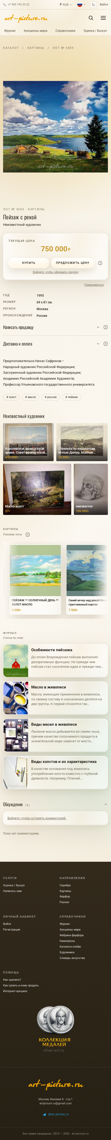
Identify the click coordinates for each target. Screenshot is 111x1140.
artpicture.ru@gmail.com (55, 1103)
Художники (67, 952)
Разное (64, 902)
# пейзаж (71, 397)
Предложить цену (73, 263)
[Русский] (81, 4)
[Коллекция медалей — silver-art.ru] (55, 1029)
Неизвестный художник (22, 225)
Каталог (11, 48)
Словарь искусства (72, 958)
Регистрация (11, 929)
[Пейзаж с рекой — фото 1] (55, 126)
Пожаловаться (94, 285)
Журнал (9, 31)
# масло (30, 397)
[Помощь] (100, 263)
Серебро (65, 885)
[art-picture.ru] (26, 18)
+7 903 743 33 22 (18, 4)
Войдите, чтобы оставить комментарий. (36, 818)
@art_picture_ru (58, 1114)
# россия (51, 397)
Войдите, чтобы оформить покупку (55, 272)
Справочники (65, 31)
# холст (11, 397)
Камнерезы (67, 941)
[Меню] (103, 17)
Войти (104, 4)
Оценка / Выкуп (95, 31)
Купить (29, 263)
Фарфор (65, 896)
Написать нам (12, 891)
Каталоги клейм (70, 946)
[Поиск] (91, 17)
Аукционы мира (35, 31)
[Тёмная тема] (93, 4)
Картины (35, 48)
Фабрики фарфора (72, 935)
